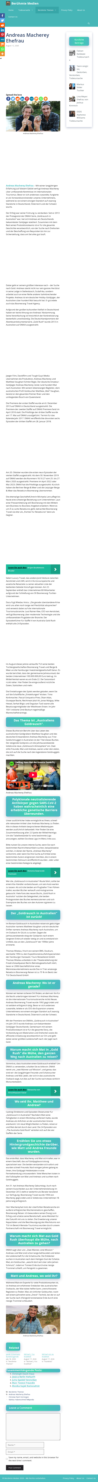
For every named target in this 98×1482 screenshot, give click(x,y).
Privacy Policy (66, 10)
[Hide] (1, 58)
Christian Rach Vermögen (19, 1397)
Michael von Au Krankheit (48, 1355)
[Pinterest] (27, 99)
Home (11, 10)
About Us (81, 10)
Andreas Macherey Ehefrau (20, 185)
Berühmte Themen (45, 10)
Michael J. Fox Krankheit (29, 1355)
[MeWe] (32, 99)
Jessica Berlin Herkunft (23, 1376)
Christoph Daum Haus (23, 1373)
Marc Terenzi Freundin (23, 1383)
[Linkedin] (22, 99)
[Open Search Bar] (88, 23)
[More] (46, 99)
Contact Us (12, 17)
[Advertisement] (33, 70)
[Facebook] (8, 99)
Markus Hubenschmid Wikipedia (21, 1399)
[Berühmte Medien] (8, 3)
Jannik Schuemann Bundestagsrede (13, 1355)
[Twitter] (13, 99)
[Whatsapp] (41, 99)
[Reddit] (18, 99)
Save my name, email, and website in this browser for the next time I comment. (34, 1459)
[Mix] (36, 99)
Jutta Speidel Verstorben (24, 1380)
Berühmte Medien (25, 3)
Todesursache (24, 10)
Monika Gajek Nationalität (26, 1386)
